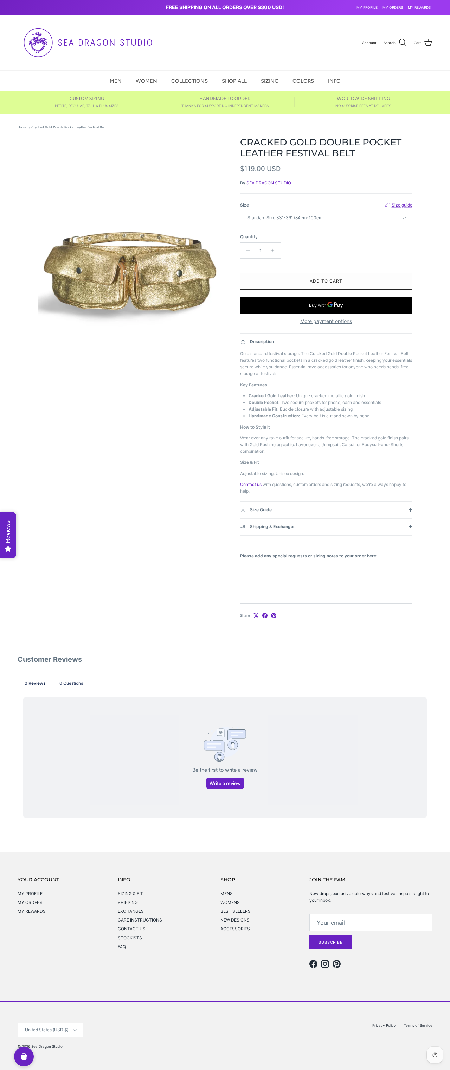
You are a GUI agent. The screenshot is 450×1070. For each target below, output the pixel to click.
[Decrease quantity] (246, 250)
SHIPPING (128, 902)
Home (22, 127)
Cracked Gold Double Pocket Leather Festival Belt (68, 127)
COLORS (303, 80)
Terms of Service (418, 1025)
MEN (116, 80)
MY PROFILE (367, 7)
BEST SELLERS (235, 911)
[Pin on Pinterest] (273, 615)
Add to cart (326, 281)
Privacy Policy (384, 1025)
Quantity (249, 236)
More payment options (326, 321)
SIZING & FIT (130, 893)
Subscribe (331, 942)
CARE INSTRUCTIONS (140, 920)
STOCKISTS (130, 938)
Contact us (251, 484)
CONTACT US (132, 928)
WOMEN (146, 80)
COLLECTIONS (189, 80)
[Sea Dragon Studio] (88, 42)
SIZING (269, 80)
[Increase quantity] (274, 250)
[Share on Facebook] (265, 615)
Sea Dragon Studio (47, 1046)
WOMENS (230, 902)
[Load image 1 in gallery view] (131, 277)
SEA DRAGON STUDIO (268, 182)
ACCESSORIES (235, 928)
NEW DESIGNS (235, 920)
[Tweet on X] (256, 615)
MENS (226, 893)
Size (244, 205)
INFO (334, 80)
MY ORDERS (392, 7)
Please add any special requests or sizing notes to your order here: (308, 555)
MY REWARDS (419, 7)
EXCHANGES (131, 911)
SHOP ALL (234, 80)
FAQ (122, 946)
